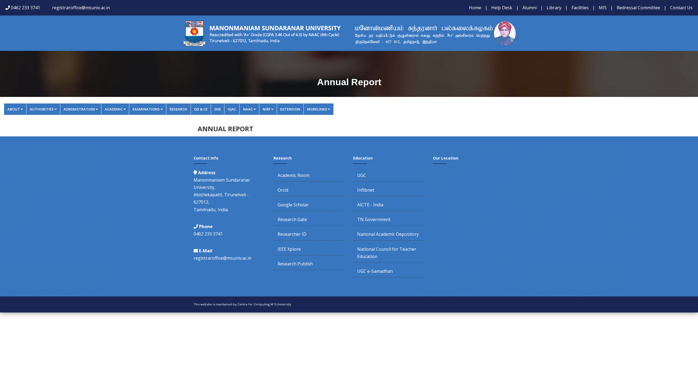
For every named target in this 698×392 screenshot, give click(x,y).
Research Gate (292, 219)
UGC (361, 175)
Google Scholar (293, 205)
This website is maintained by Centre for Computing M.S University (242, 304)
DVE (217, 109)
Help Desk (501, 8)
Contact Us (681, 8)
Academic (114, 109)
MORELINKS (317, 109)
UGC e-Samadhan (375, 271)
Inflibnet (365, 190)
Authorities (42, 109)
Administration (79, 109)
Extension (290, 109)
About (13, 109)
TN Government (373, 219)
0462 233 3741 (25, 8)
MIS (603, 8)
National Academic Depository (388, 234)
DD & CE (200, 109)
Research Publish (295, 264)
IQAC (232, 109)
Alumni (529, 8)
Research (178, 109)
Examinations (146, 109)
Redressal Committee (638, 8)
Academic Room (293, 175)
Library (554, 8)
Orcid (283, 190)
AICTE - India (370, 205)
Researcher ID (292, 234)
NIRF (266, 109)
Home (475, 8)
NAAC (248, 109)
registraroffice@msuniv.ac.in (81, 8)
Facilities (580, 8)
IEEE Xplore (289, 249)
